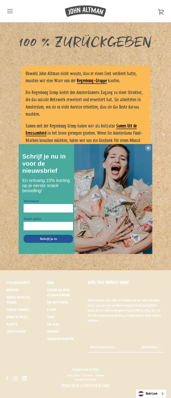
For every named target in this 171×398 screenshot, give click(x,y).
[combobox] (151, 393)
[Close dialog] (148, 148)
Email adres (32, 219)
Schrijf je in (48, 239)
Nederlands (151, 393)
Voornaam (31, 201)
